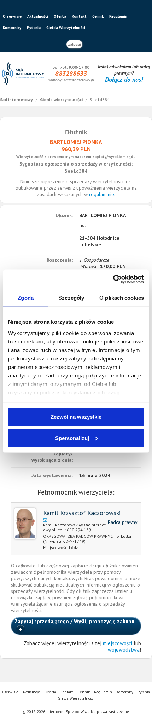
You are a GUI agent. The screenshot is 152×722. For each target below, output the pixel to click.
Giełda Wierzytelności (65, 27)
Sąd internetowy (17, 99)
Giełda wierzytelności (62, 99)
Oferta (60, 16)
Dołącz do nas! (124, 79)
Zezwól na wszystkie (76, 417)
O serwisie (12, 16)
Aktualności (37, 16)
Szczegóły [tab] (71, 298)
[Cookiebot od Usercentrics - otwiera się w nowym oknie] (113, 279)
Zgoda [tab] (26, 298)
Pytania (34, 27)
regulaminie (101, 194)
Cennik (98, 16)
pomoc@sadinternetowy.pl (71, 79)
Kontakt (79, 16)
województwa (124, 649)
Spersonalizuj (72, 438)
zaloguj (74, 44)
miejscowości (117, 643)
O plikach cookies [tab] (121, 298)
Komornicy (12, 27)
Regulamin (118, 16)
